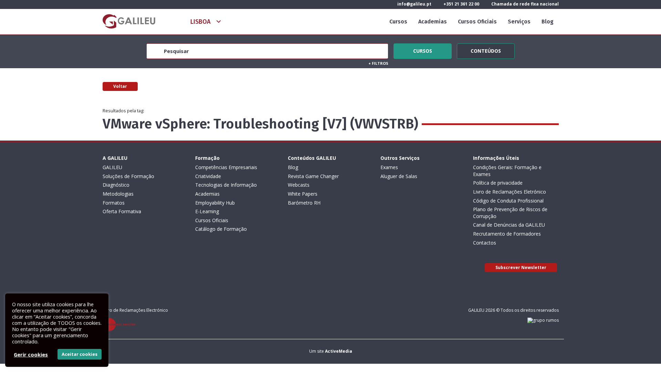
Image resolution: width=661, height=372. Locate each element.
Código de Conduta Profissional (508, 200)
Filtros (378, 63)
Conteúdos (486, 49)
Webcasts (298, 185)
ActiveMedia (338, 351)
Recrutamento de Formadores (507, 233)
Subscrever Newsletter (520, 267)
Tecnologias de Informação (226, 185)
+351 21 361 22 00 (460, 4)
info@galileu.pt (413, 4)
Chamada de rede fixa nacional (524, 4)
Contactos (484, 242)
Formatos (114, 202)
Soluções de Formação (128, 176)
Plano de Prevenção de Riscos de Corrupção (510, 212)
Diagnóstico (116, 185)
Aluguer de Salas (398, 176)
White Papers (302, 193)
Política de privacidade (498, 182)
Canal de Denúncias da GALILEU (509, 224)
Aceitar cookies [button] (79, 354)
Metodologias (118, 193)
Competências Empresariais (226, 167)
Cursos (398, 21)
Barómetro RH (304, 202)
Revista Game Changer (313, 176)
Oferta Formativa (122, 211)
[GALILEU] (129, 21)
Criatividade (208, 176)
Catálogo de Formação (221, 229)
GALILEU (112, 167)
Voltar (120, 86)
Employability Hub (215, 202)
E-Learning (207, 211)
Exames (389, 167)
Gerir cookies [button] (31, 354)
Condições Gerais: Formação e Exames (507, 170)
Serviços (519, 21)
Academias (432, 21)
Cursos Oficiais (477, 21)
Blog (548, 21)
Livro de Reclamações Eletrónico (509, 191)
